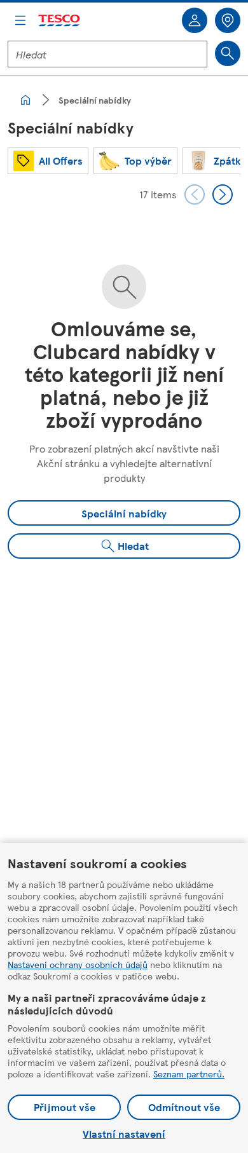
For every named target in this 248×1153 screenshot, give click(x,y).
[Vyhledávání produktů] (227, 53)
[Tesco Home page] (59, 21)
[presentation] (194, 194)
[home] (25, 100)
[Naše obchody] (227, 20)
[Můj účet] (194, 20)
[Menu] (20, 20)
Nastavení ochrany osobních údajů (78, 964)
